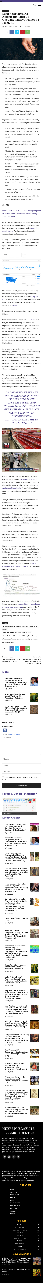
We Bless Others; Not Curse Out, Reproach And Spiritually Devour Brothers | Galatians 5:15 (16, 1110)
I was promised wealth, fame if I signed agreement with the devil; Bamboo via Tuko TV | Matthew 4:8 (16, 888)
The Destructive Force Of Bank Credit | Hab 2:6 (11, 660)
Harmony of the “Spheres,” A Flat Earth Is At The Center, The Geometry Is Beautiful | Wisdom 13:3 (16, 934)
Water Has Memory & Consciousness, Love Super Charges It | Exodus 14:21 (16, 1080)
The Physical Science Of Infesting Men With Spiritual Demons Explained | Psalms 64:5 (15, 827)
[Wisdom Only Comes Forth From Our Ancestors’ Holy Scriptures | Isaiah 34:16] (34, 1066)
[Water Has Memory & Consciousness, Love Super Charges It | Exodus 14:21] (34, 1080)
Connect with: (7, 727)
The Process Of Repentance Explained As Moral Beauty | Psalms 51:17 (16, 1053)
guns (15, 305)
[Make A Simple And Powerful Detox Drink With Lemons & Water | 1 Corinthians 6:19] (34, 980)
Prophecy (6, 11)
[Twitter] (17, 32)
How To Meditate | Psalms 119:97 (16, 919)
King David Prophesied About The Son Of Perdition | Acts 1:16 (15, 696)
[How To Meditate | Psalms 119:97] (34, 921)
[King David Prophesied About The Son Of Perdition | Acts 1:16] (34, 697)
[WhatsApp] (27, 32)
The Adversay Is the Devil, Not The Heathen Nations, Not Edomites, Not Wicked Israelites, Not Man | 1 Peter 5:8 (17, 872)
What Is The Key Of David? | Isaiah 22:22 (16, 1271)
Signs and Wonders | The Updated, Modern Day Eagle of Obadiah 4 (32, 661)
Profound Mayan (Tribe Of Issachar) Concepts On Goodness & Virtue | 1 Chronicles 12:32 (16, 709)
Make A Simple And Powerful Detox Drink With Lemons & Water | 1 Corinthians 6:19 (16, 980)
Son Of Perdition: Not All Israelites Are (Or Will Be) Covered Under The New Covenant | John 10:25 (16, 1024)
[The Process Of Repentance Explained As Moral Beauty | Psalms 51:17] (34, 1053)
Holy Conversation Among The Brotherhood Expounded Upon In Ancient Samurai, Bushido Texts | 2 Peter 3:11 (17, 1038)
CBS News (32, 320)
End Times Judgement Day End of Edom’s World (17, 632)
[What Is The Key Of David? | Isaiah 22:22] (37, 1272)
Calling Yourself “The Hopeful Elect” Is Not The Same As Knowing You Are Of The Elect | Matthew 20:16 (17, 1260)
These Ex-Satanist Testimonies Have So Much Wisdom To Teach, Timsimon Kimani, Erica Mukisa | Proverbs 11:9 (16, 857)
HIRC (6, 27)
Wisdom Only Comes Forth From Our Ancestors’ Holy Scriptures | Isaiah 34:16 (16, 1066)
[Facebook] (12, 32)
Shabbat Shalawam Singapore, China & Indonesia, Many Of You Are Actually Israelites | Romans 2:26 (16, 682)
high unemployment (27, 479)
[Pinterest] (22, 32)
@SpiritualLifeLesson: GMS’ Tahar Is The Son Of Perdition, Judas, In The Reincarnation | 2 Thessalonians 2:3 (16, 994)
